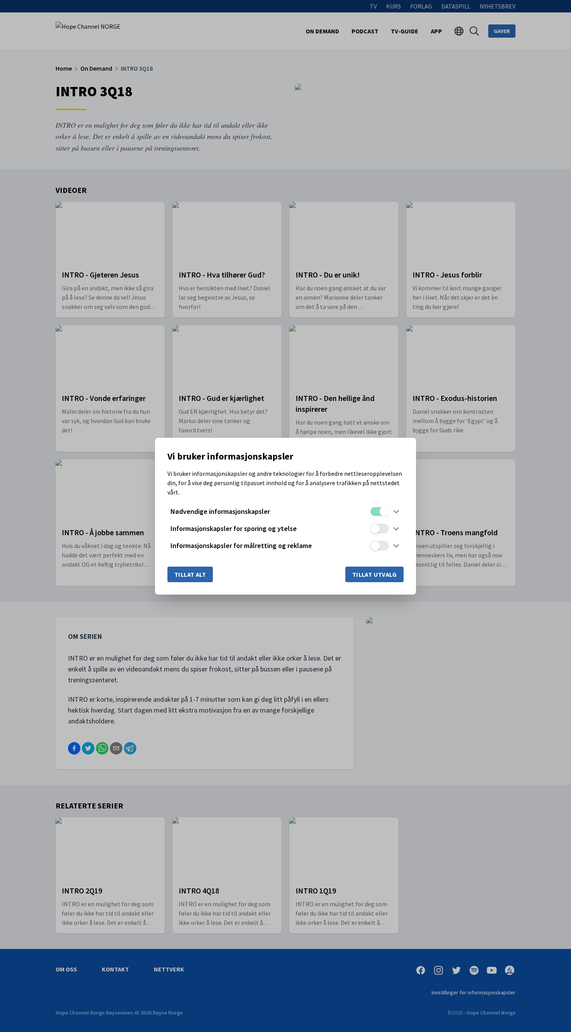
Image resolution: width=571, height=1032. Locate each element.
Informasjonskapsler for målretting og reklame (241, 545)
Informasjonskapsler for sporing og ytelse (234, 528)
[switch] (379, 511)
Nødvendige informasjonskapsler (220, 511)
